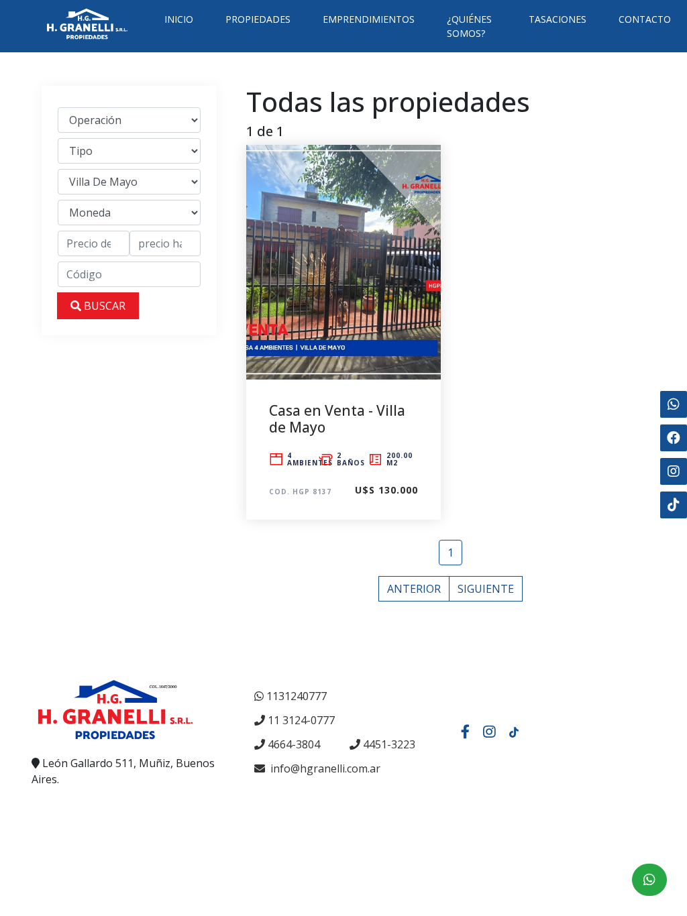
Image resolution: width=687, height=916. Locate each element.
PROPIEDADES (257, 19)
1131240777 (296, 696)
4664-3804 (294, 744)
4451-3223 (389, 744)
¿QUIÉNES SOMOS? (469, 26)
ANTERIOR (414, 588)
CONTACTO (645, 19)
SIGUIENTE (486, 588)
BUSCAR (103, 305)
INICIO (178, 19)
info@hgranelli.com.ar (324, 768)
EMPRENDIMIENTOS (369, 19)
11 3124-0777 (301, 720)
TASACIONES (557, 19)
